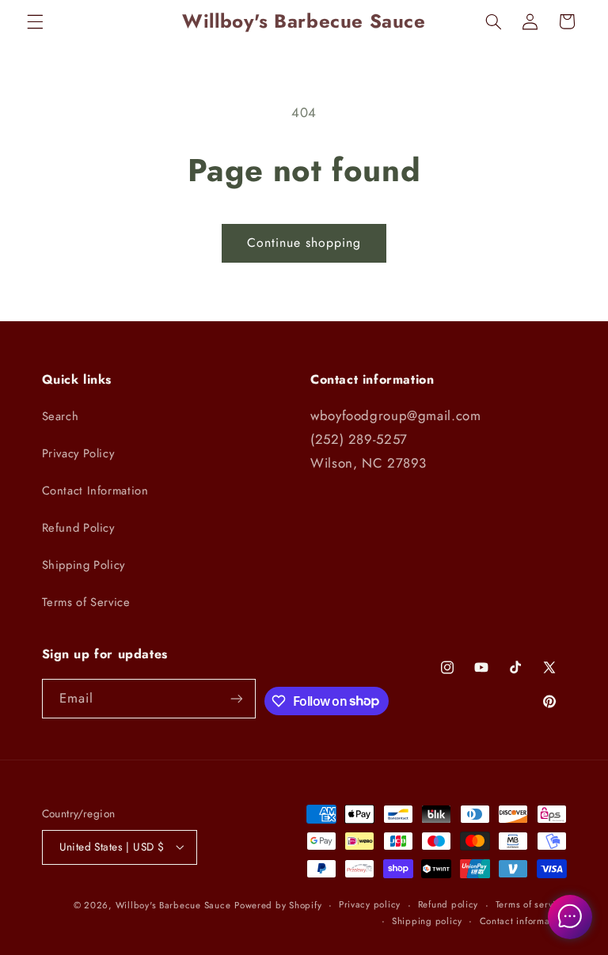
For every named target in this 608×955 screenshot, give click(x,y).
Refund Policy (78, 527)
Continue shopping (304, 242)
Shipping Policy (83, 565)
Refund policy (448, 904)
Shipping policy (427, 921)
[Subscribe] (236, 698)
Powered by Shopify (277, 905)
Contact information (523, 921)
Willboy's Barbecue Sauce (173, 905)
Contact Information (95, 490)
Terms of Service (86, 602)
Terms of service (531, 904)
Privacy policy (370, 904)
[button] (35, 21)
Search (60, 416)
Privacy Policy (78, 453)
